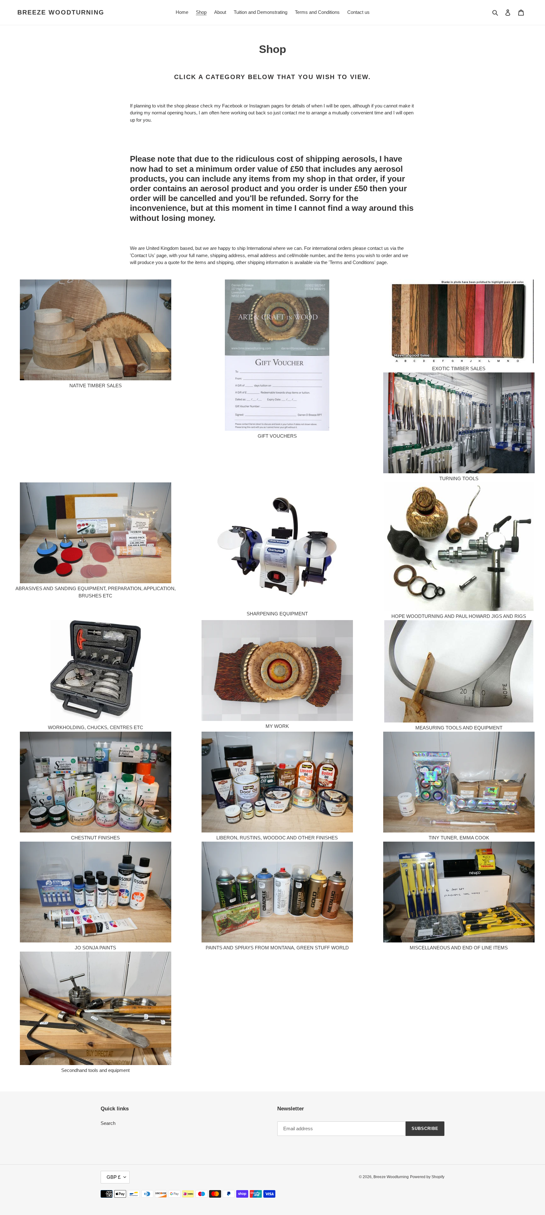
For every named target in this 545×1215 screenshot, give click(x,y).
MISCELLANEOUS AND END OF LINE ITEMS (459, 947)
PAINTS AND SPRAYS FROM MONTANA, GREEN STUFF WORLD (277, 947)
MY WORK (277, 726)
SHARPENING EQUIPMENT (277, 613)
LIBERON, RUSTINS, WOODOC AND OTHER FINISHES (277, 837)
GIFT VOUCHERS (277, 436)
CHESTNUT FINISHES (95, 837)
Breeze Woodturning (60, 12)
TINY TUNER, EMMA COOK (459, 837)
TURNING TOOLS (458, 478)
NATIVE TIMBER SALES (95, 385)
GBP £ (113, 1177)
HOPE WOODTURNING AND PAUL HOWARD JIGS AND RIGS (458, 616)
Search (108, 1123)
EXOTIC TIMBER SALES (458, 368)
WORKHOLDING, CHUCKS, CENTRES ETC (95, 727)
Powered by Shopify (427, 1177)
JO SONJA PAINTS (95, 947)
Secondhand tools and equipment (95, 1070)
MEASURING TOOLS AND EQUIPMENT (458, 727)
